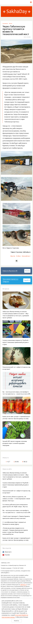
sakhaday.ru (23, 584)
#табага (18, 256)
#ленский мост (26, 256)
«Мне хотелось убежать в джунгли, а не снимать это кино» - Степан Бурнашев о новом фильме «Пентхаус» (16, 499)
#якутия (12, 256)
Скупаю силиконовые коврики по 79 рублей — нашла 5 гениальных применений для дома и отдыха (16, 485)
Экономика (5, 23)
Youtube (7, 555)
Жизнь (10, 23)
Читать (27, 271)
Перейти (27, 280)
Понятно (16, 620)
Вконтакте (8, 552)
